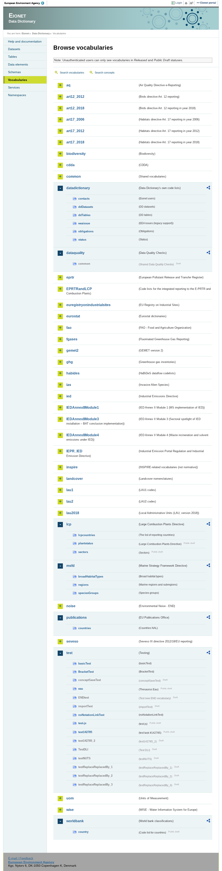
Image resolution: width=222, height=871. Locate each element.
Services (14, 87)
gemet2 (72, 350)
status (82, 239)
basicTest (84, 663)
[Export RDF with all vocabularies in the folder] (208, 188)
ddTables (84, 215)
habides (73, 373)
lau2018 (72, 513)
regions (83, 584)
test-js (82, 723)
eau (80, 688)
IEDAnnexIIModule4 (82, 435)
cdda (70, 165)
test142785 (85, 732)
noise (70, 606)
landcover (74, 479)
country (83, 831)
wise (70, 810)
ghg (69, 362)
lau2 (69, 501)
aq (68, 85)
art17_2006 (75, 119)
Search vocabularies (72, 72)
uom (70, 798)
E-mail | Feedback (20, 858)
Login (178, 3)
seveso (72, 641)
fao (69, 328)
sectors (83, 552)
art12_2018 (75, 108)
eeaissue (84, 223)
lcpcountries (86, 535)
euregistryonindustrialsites (88, 305)
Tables (12, 56)
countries (84, 628)
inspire (72, 467)
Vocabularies (17, 80)
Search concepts (104, 72)
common (73, 176)
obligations (85, 231)
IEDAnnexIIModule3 (82, 419)
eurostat (73, 316)
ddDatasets (85, 206)
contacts (84, 198)
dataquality (75, 253)
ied (68, 396)
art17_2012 (75, 131)
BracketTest (86, 671)
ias (68, 385)
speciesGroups (88, 593)
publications (76, 617)
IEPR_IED (74, 451)
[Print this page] (186, 3)
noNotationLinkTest (91, 715)
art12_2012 (75, 96)
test (69, 653)
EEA (26, 3)
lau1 (69, 490)
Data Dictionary (41, 33)
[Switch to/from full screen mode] (192, 3)
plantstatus (85, 543)
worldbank (75, 821)
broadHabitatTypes (90, 576)
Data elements (18, 64)
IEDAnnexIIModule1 (82, 407)
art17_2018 (75, 142)
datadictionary (78, 188)
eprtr (70, 277)
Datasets (14, 49)
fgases (71, 339)
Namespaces (17, 95)
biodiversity (76, 154)
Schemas (14, 72)
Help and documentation (25, 41)
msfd (70, 566)
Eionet (25, 33)
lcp (68, 524)
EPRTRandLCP (79, 289)
